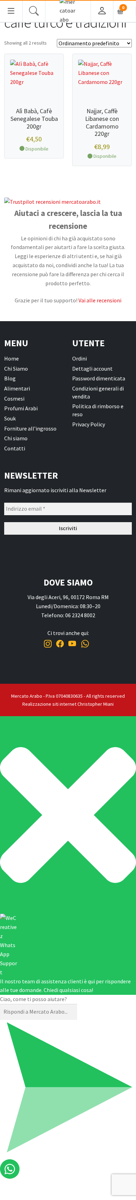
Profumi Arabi (21, 408)
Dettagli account (92, 368)
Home (11, 358)
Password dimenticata (98, 378)
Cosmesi (14, 398)
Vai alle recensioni (99, 300)
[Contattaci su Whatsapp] (85, 644)
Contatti (14, 448)
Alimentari (17, 388)
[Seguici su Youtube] (72, 644)
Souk (10, 418)
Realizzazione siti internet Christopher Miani (68, 704)
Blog (10, 378)
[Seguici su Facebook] (60, 644)
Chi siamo (16, 438)
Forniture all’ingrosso (30, 428)
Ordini (79, 358)
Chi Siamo (16, 368)
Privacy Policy (88, 424)
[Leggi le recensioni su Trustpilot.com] (68, 202)
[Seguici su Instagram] (48, 644)
